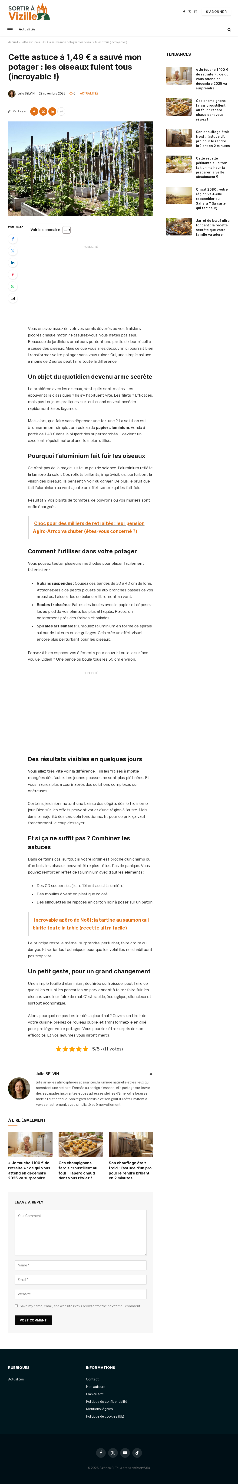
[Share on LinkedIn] (52, 111)
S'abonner (216, 11)
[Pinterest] (12, 274)
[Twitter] (12, 250)
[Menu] (10, 29)
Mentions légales (99, 1409)
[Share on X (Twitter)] (43, 111)
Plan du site (95, 1394)
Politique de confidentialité (106, 1401)
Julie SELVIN (26, 93)
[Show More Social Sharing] (61, 111)
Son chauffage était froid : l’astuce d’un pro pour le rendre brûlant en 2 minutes (130, 1170)
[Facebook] (12, 239)
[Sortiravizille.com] (29, 11)
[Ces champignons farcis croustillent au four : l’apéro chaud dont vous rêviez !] (81, 1144)
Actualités (27, 29)
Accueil (13, 42)
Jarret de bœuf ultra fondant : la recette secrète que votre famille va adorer (213, 227)
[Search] (229, 29)
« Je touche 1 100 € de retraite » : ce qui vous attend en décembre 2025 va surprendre (29, 1170)
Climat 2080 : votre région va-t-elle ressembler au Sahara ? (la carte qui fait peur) (212, 198)
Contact (92, 1379)
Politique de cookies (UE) (105, 1416)
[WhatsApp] (12, 286)
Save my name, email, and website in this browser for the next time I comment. (80, 1306)
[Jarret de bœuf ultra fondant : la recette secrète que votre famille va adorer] (179, 226)
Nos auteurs (95, 1387)
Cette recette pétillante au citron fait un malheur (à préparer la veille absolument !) (211, 167)
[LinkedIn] (12, 262)
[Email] (12, 298)
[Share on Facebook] (34, 111)
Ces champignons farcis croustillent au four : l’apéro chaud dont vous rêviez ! (78, 1170)
